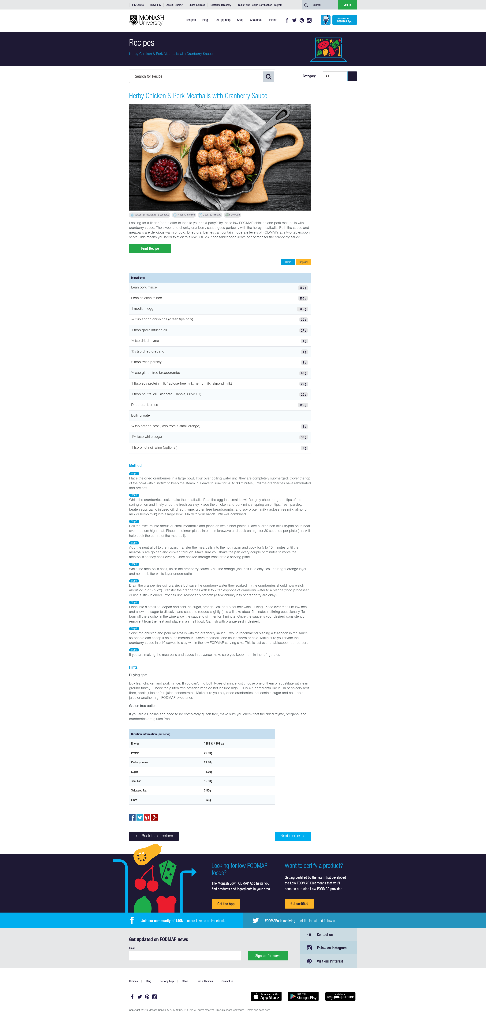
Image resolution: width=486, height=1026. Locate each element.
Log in (347, 4)
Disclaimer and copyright (230, 1010)
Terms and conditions (258, 1010)
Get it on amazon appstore (340, 996)
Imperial (304, 262)
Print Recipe (150, 248)
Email (132, 948)
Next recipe (290, 836)
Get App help (167, 981)
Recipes (133, 981)
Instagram (309, 20)
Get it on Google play (303, 996)
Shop (185, 981)
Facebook (287, 20)
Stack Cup (234, 215)
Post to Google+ (154, 817)
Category (309, 76)
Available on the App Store (266, 996)
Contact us (325, 934)
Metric (288, 262)
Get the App (226, 903)
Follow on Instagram (332, 947)
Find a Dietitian (205, 981)
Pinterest (302, 20)
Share (132, 817)
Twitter (294, 20)
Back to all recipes (156, 836)
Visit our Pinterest (330, 961)
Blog (148, 981)
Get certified (299, 903)
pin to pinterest (147, 817)
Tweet (139, 817)
